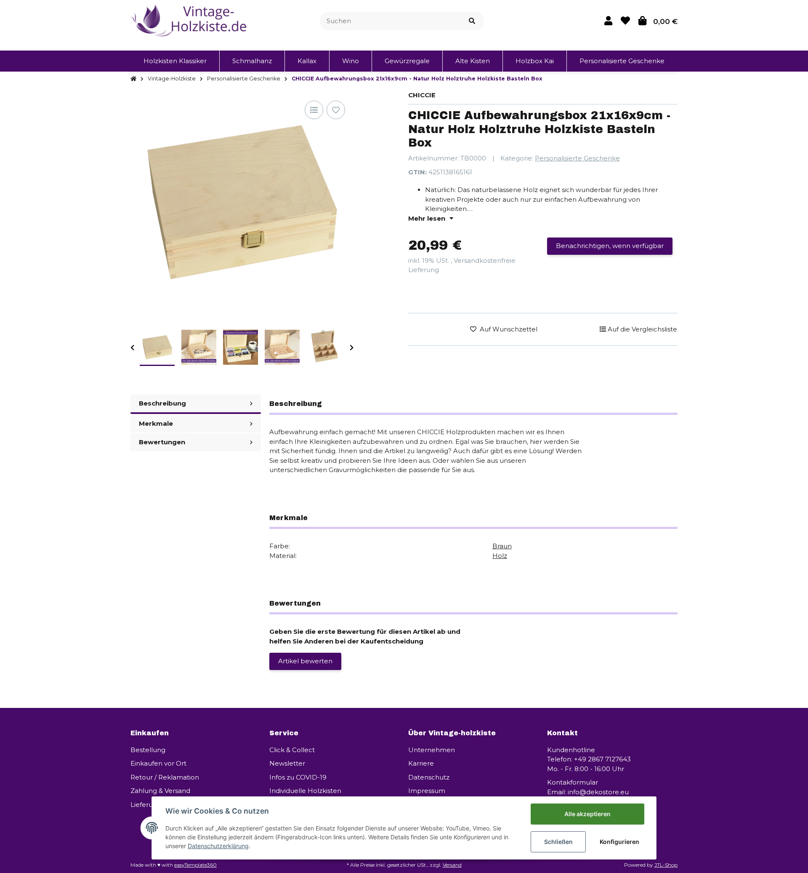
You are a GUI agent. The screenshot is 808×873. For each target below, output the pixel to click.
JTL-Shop (666, 865)
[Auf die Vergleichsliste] (314, 110)
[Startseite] (133, 79)
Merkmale (156, 423)
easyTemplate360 (195, 865)
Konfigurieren (619, 841)
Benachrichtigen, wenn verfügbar (610, 246)
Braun (502, 546)
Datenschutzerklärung (218, 845)
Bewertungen (162, 442)
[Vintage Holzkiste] (190, 20)
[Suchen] (472, 21)
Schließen (558, 841)
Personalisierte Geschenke (577, 158)
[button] (608, 21)
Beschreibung (162, 403)
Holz (499, 556)
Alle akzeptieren (587, 813)
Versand (452, 865)
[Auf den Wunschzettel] (336, 110)
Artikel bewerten (305, 661)
